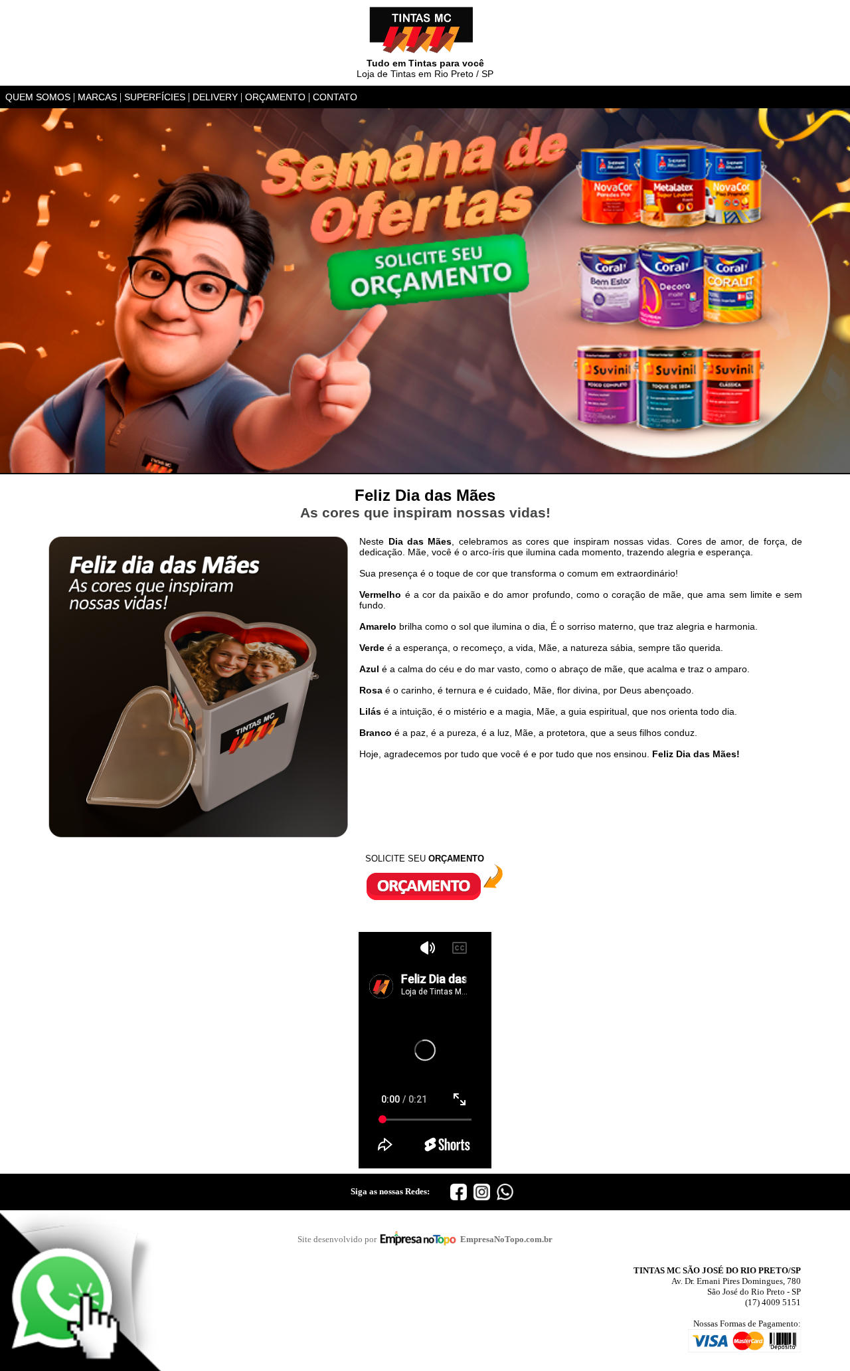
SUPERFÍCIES (154, 97)
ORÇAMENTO (275, 97)
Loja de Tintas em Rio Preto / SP (425, 68)
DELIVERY (215, 97)
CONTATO (335, 97)
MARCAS (97, 97)
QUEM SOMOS (37, 97)
